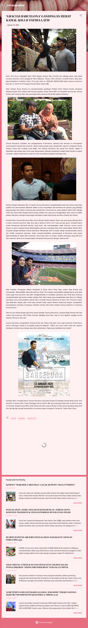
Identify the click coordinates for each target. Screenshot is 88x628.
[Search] (85, 6)
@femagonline (16, 5)
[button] (80, 15)
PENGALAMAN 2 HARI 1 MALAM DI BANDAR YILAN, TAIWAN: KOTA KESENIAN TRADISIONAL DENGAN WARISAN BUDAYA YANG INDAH (38, 511)
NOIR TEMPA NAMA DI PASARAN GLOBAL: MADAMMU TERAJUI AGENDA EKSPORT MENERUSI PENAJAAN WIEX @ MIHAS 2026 (41, 593)
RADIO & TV (32, 418)
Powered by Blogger (45, 622)
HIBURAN (21, 418)
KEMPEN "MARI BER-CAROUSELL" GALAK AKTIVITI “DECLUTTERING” (40, 484)
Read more (78, 503)
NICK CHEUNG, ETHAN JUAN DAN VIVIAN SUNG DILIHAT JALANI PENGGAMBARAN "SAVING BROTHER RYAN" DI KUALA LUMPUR (37, 566)
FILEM (13, 418)
